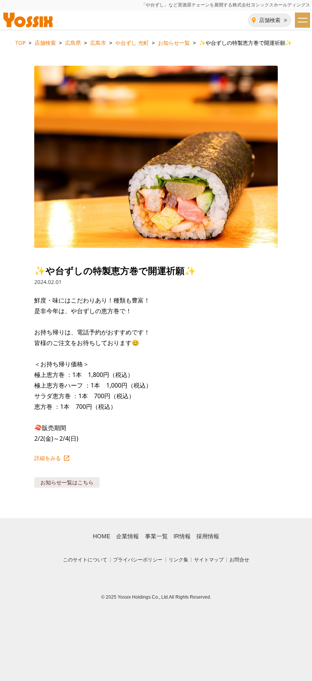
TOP (20, 42)
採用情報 (207, 536)
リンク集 (178, 560)
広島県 (73, 42)
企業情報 (127, 536)
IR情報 (182, 536)
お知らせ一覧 (174, 42)
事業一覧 (156, 536)
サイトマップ (209, 560)
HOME (101, 536)
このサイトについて (85, 560)
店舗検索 (269, 20)
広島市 (98, 42)
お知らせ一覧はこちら (67, 482)
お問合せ (239, 560)
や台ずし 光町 (132, 42)
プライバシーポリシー (137, 560)
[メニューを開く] (302, 20)
